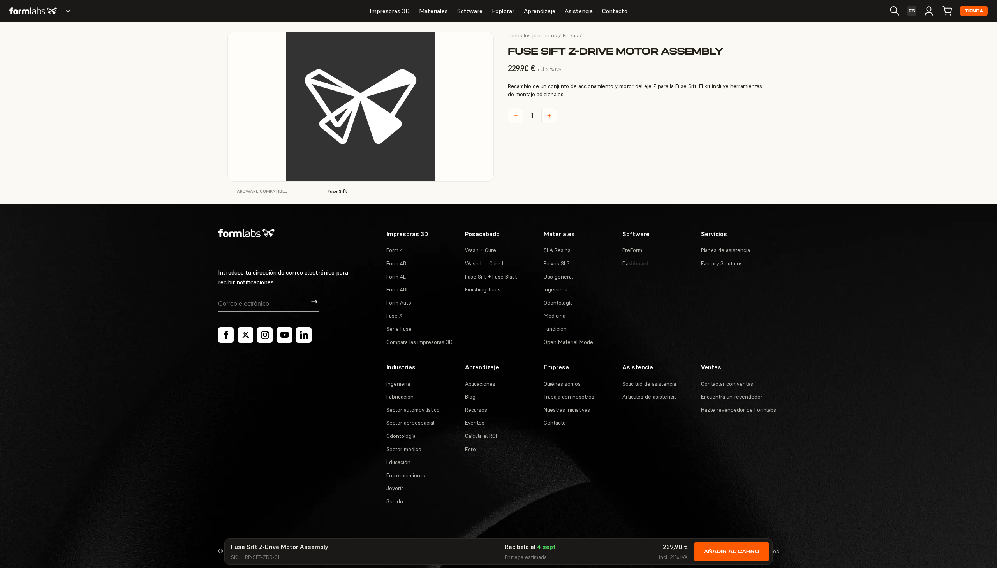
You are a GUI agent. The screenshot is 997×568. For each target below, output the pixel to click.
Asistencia (579, 11)
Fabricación (400, 396)
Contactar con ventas (727, 383)
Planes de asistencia (725, 250)
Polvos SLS (557, 263)
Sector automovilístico (413, 409)
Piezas (570, 35)
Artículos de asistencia (649, 396)
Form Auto (398, 302)
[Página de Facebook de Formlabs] (226, 335)
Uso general (558, 276)
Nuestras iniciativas (567, 409)
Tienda (974, 11)
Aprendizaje (539, 11)
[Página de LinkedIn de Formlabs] (304, 335)
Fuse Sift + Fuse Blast (491, 276)
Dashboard (635, 263)
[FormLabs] (33, 10)
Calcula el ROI (481, 435)
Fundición (555, 328)
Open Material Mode (568, 342)
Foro (470, 449)
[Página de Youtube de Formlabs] (284, 335)
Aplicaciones (480, 383)
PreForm (632, 250)
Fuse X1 (395, 315)
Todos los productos (532, 35)
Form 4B (396, 263)
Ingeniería (555, 289)
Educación (398, 462)
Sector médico (403, 449)
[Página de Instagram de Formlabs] (265, 335)
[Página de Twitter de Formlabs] (245, 335)
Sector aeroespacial (410, 422)
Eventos (474, 422)
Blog (470, 396)
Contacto (614, 11)
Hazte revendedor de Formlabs (738, 409)
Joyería (395, 488)
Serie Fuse (399, 328)
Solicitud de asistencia (649, 383)
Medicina (554, 315)
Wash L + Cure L (485, 263)
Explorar (503, 11)
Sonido (394, 501)
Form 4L (396, 276)
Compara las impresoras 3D (419, 342)
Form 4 (394, 250)
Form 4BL (397, 289)
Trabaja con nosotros (569, 396)
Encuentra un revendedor (732, 396)
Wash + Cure (480, 250)
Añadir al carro (731, 551)
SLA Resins (557, 250)
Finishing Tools (482, 289)
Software (470, 11)
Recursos (476, 409)
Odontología (558, 302)
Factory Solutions (722, 263)
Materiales (433, 11)
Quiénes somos (562, 383)
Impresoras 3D (390, 11)
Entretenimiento (405, 475)
